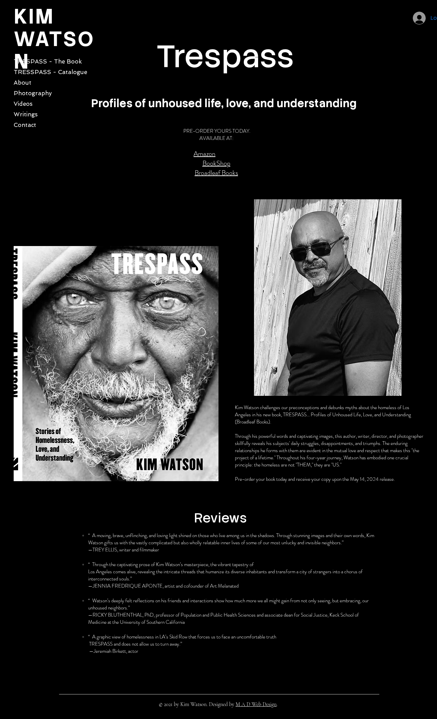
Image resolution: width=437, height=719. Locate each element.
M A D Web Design (256, 704)
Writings (26, 114)
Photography (33, 93)
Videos (23, 103)
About (22, 82)
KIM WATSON (54, 39)
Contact (25, 124)
